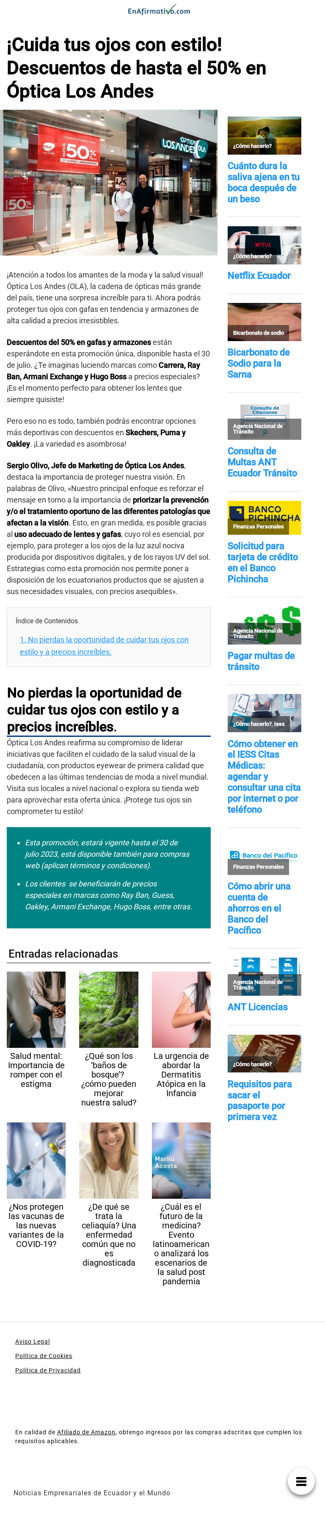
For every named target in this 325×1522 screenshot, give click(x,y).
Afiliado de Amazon (86, 1432)
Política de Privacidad (48, 1370)
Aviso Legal (32, 1341)
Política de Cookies (43, 1356)
